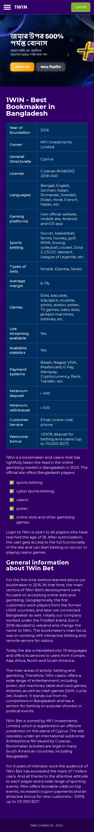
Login (80, 7)
